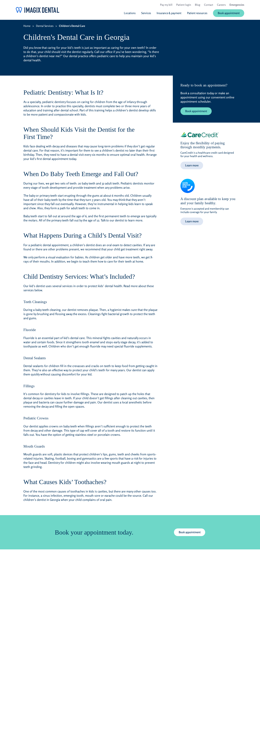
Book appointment (196, 111)
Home (26, 25)
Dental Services (44, 25)
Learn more (192, 165)
